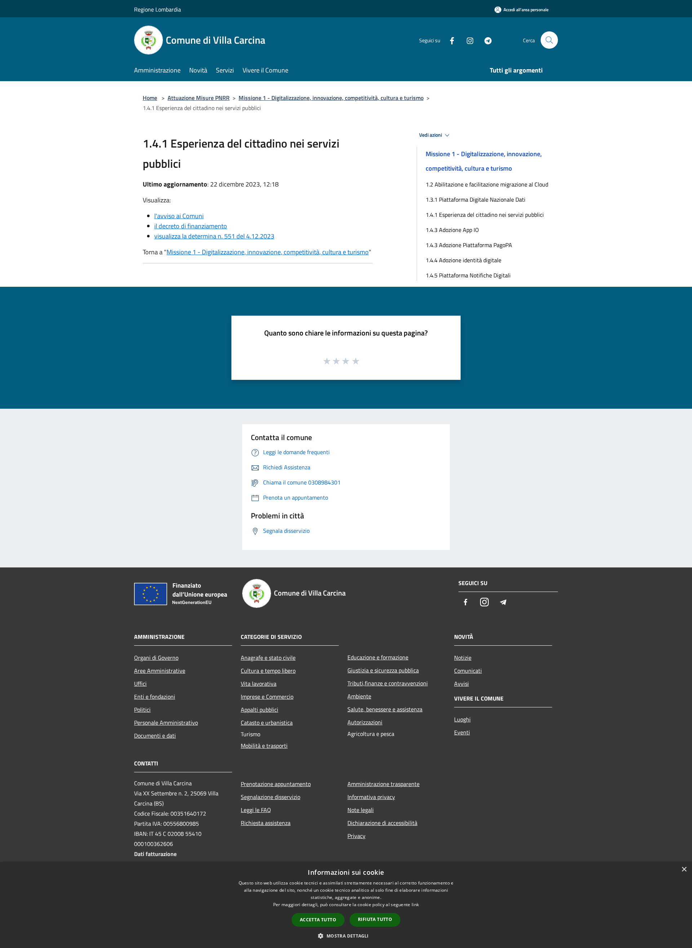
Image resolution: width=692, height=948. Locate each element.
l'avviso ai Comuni (179, 216)
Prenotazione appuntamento (276, 784)
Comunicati (468, 670)
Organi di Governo (156, 657)
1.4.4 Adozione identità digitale (463, 260)
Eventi (462, 732)
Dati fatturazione (155, 854)
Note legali (360, 810)
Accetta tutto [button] (318, 920)
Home (150, 97)
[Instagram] (467, 40)
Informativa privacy (371, 797)
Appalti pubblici (259, 709)
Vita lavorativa (258, 683)
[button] (345, 935)
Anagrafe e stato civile (268, 657)
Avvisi (461, 683)
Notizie (462, 657)
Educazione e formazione (377, 657)
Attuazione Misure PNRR (199, 97)
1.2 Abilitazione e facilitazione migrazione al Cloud (487, 184)
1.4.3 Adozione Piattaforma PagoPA (469, 245)
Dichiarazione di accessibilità (382, 822)
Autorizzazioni (364, 722)
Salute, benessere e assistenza (384, 709)
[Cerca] (549, 40)
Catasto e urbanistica (267, 722)
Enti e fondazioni (154, 696)
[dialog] (346, 905)
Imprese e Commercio (267, 696)
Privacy (356, 835)
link (415, 904)
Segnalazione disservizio (270, 797)
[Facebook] (449, 40)
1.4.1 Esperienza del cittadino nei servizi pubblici (485, 214)
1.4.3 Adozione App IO (452, 229)
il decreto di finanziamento (190, 226)
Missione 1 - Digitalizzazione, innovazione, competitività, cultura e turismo (331, 97)
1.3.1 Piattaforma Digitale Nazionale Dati (475, 199)
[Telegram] (485, 40)
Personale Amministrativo (166, 722)
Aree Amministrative (159, 670)
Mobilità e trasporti (264, 745)
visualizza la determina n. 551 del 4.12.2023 (214, 236)
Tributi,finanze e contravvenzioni (387, 683)
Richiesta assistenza (265, 822)
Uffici (140, 683)
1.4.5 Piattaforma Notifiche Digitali (468, 275)
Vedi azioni (431, 135)
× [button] (684, 869)
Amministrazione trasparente (383, 784)
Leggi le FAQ (256, 810)
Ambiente (359, 696)
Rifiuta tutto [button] (375, 919)
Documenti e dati (155, 735)
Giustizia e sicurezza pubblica (383, 670)
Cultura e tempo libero (268, 670)
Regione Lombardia (157, 9)
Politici (142, 709)
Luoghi (462, 719)
